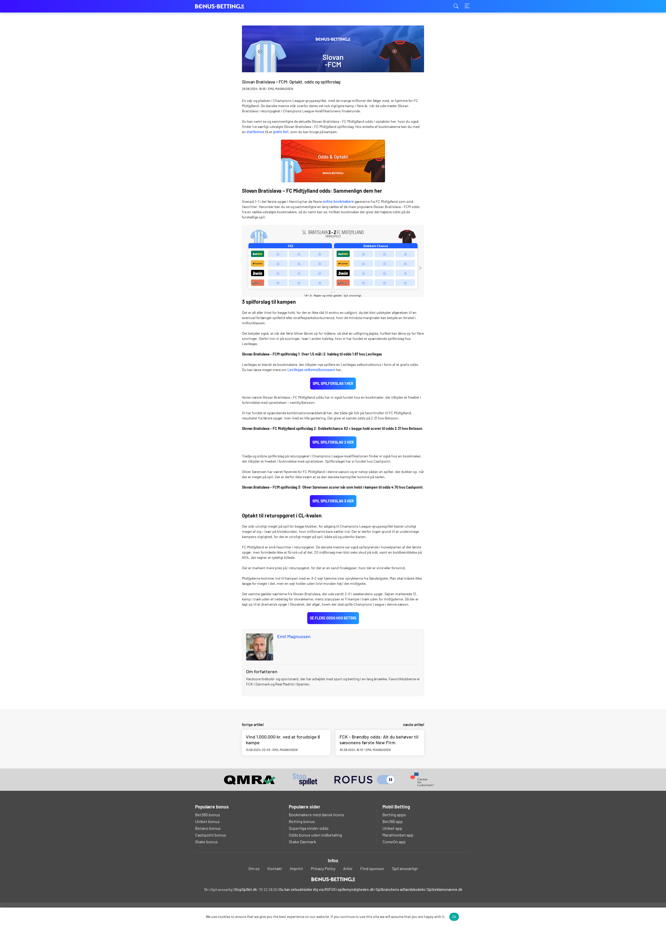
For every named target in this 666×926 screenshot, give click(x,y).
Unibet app (392, 828)
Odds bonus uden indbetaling (315, 834)
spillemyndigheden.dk (356, 889)
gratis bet (281, 131)
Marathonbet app (397, 834)
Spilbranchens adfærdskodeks (401, 889)
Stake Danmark (302, 841)
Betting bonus (302, 821)
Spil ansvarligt (405, 868)
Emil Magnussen (294, 636)
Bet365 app (392, 821)
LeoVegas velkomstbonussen (311, 369)
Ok (454, 917)
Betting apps (394, 814)
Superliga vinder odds (309, 828)
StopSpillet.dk (245, 889)
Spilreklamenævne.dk (444, 889)
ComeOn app (394, 841)
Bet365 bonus (207, 814)
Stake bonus (206, 841)
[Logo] (333, 879)
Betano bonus (208, 828)
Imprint (296, 868)
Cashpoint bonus (210, 834)
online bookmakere (338, 201)
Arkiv (348, 868)
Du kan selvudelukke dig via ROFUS (307, 889)
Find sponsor (372, 868)
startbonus (255, 131)
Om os (254, 868)
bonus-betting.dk (221, 6)
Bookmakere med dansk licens (316, 814)
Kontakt (274, 868)
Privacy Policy (323, 868)
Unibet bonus (207, 821)
